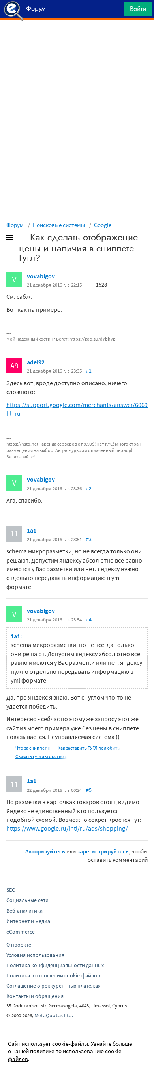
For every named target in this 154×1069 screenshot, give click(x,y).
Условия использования (35, 954)
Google (102, 225)
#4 (89, 619)
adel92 (36, 362)
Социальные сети (27, 900)
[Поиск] (115, 11)
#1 (89, 370)
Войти (138, 8)
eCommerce (20, 931)
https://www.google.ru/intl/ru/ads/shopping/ (67, 828)
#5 (89, 789)
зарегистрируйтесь (103, 851)
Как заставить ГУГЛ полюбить (89, 748)
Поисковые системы (59, 225)
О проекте (18, 944)
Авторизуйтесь (45, 851)
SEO (10, 889)
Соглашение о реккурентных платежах (53, 985)
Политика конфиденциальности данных (55, 965)
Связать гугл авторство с (41, 756)
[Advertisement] (77, 40)
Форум (15, 225)
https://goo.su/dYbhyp (92, 339)
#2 (89, 488)
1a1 (31, 530)
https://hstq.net (22, 444)
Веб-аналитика (24, 910)
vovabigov (41, 276)
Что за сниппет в (32, 748)
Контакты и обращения (35, 996)
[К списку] (23, 239)
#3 (89, 539)
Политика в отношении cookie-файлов (53, 975)
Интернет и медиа (28, 921)
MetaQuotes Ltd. (53, 1015)
